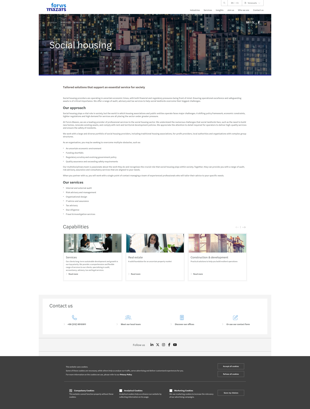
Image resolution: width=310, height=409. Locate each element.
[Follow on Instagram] (163, 344)
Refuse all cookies (231, 374)
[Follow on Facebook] (169, 344)
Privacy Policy (126, 374)
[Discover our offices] (182, 320)
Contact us (258, 9)
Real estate (65, 22)
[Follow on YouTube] (175, 344)
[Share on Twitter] (253, 22)
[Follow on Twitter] (158, 344)
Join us (230, 9)
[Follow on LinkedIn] (152, 344)
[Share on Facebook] (259, 22)
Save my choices (231, 392)
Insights (219, 9)
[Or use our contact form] (236, 320)
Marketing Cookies (183, 390)
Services (208, 9)
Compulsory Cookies (84, 390)
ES (237, 2)
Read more (73, 274)
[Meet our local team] (128, 320)
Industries (195, 9)
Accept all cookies (231, 366)
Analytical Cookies (133, 390)
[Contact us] (74, 320)
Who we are (243, 9)
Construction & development (209, 257)
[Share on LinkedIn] (247, 22)
